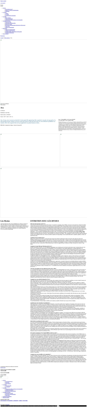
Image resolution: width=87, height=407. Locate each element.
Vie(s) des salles (8, 22)
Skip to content (3, 0)
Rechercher (2, 35)
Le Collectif (7, 386)
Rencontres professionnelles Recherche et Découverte (15, 25)
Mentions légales (6, 397)
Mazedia (7, 404)
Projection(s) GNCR (9, 393)
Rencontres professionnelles (10, 394)
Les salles (7, 14)
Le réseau (4, 12)
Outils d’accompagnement (10, 29)
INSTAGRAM (3, 400)
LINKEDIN (15, 400)
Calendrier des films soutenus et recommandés (13, 19)
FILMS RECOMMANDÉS (10, 391)
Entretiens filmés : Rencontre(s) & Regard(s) (13, 31)
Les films (4, 16)
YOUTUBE (25, 400)
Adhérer (6, 13)
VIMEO (20, 400)
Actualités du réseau (6, 20)
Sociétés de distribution (9, 32)
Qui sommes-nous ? (9, 9)
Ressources (5, 28)
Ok (57, 405)
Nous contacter (5, 33)
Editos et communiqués (9, 27)
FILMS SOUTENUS (9, 390)
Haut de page (2, 367)
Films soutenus (8, 17)
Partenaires (7, 11)
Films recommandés (9, 18)
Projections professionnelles (10, 23)
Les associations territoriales (10, 15)
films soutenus (7, 37)
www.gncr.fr (2, 3)
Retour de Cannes (8, 24)
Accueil (1, 37)
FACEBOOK (9, 400)
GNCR (4, 8)
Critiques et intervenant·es (10, 30)
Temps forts (7, 26)
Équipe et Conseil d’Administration (11, 10)
